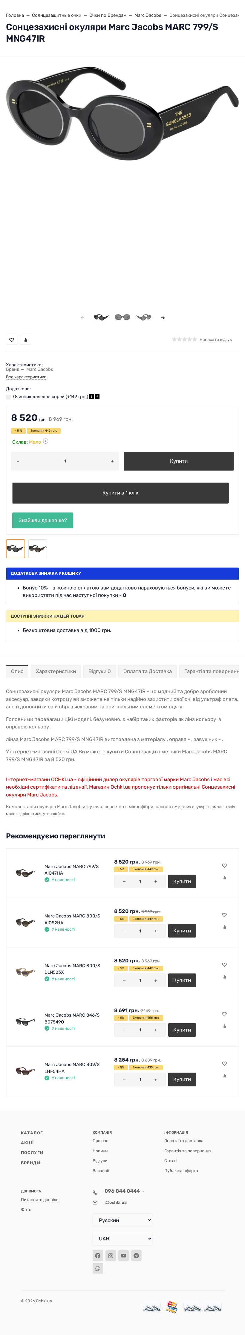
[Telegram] (136, 1255)
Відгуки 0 (99, 671)
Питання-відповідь (39, 1199)
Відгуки (100, 1160)
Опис (17, 671)
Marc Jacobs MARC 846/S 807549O (72, 1018)
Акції (27, 1142)
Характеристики (56, 671)
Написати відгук (216, 339)
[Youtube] (123, 1255)
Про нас (100, 1140)
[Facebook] (98, 1255)
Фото (26, 1209)
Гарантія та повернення (188, 1150)
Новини (100, 1150)
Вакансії (101, 1170)
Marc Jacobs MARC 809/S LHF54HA (72, 1068)
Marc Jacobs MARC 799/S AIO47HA (72, 870)
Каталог (32, 1132)
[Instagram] (110, 1255)
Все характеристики (26, 376)
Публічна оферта (181, 1170)
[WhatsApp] (98, 1268)
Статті (170, 1160)
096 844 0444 (122, 1191)
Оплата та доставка (183, 1140)
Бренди (31, 1162)
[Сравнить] (224, 878)
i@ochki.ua (116, 1202)
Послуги (32, 1152)
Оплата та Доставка (147, 671)
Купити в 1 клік (120, 493)
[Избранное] (224, 866)
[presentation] (82, 317)
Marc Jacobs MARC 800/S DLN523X (72, 969)
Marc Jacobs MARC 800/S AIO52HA (72, 919)
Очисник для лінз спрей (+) (55, 396)
